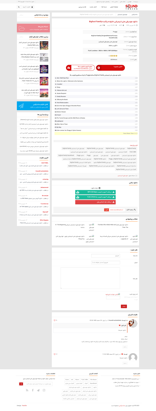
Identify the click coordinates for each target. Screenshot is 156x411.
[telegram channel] (38, 390)
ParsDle (24, 406)
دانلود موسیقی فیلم (74, 387)
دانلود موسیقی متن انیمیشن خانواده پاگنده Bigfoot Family (113, 21)
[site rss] (27, 390)
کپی (107, 210)
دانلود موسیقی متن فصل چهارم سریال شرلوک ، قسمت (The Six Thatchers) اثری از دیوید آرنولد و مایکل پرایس (33, 137)
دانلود (95, 387)
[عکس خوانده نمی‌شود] (112, 294)
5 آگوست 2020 (113, 46)
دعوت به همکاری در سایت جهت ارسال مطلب (126, 382)
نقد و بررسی (82, 7)
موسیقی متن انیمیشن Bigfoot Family (73, 148)
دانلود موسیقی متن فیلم (90, 391)
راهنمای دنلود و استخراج (103, 2)
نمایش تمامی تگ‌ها (68, 399)
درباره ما (136, 2)
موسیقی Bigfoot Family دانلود (102, 162)
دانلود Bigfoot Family (100, 159)
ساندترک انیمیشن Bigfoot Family (126, 166)
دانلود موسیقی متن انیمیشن (79, 152)
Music (77, 380)
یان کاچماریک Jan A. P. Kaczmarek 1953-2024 (125, 379)
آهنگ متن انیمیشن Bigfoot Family (126, 169)
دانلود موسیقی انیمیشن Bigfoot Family (125, 162)
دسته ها (104, 7)
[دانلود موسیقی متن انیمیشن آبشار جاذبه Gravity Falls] (44, 45)
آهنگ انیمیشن (123, 152)
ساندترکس (134, 14)
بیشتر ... (20, 15)
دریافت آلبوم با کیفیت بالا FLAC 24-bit (99, 197)
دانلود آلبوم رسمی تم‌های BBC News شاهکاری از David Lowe (25, 198)
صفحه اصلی (114, 7)
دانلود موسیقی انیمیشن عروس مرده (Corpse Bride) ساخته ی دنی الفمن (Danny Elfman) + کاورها (33, 146)
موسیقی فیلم (82, 395)
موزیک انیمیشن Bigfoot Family (77, 166)
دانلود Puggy (80, 155)
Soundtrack (93, 383)
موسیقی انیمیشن (122, 14)
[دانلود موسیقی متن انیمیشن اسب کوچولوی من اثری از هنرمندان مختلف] (44, 69)
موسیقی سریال (92, 395)
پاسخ (125, 347)
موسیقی (95, 155)
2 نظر (101, 25)
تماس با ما (115, 2)
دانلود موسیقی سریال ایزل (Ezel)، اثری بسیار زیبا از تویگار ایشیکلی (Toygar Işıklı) (33, 151)
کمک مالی (122, 2)
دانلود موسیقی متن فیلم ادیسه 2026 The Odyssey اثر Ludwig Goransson (21, 190)
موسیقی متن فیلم (82, 399)
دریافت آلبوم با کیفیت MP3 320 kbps (100, 192)
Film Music (93, 380)
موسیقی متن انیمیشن (96, 152)
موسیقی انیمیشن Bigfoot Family (115, 148)
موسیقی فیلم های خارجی (69, 395)
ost (72, 380)
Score (67, 380)
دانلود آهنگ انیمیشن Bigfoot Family (80, 162)
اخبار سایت (93, 7)
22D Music (113, 60)
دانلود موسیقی (115, 155)
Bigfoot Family (132, 148)
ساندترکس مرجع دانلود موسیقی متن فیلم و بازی (131, 7)
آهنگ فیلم (79, 383)
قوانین (129, 2)
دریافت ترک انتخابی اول (104, 202)
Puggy (115, 32)
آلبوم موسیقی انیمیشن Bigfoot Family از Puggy (122, 159)
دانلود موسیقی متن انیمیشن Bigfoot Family (101, 166)
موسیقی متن (113, 42)
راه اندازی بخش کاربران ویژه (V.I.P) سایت (127, 386)
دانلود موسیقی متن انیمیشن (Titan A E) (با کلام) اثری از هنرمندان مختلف (21, 223)
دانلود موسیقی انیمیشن (129, 155)
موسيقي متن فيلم (75, 391)
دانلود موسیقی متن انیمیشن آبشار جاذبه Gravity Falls (33, 124)
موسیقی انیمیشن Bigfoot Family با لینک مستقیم (77, 159)
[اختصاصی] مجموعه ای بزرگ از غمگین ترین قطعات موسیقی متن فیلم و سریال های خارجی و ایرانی (33, 142)
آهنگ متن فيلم (69, 383)
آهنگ (86, 383)
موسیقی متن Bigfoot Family (95, 148)
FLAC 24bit (133, 152)
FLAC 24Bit (85, 380)
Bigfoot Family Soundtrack (66, 155)
